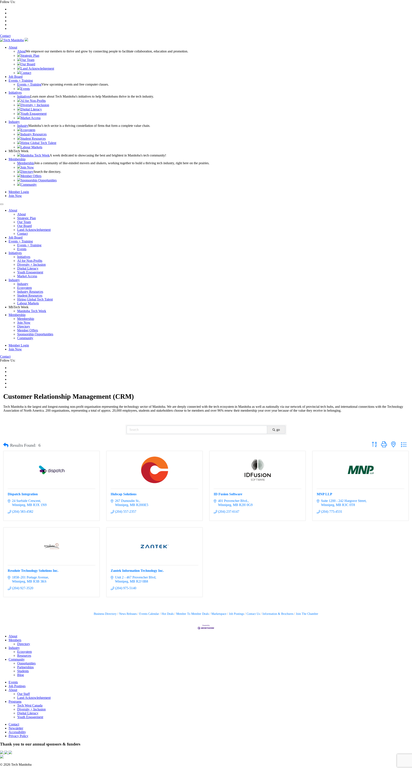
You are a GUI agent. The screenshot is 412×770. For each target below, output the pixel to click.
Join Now (27, 167)
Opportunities (26, 663)
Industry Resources (34, 134)
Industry (14, 122)
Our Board (28, 64)
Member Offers (31, 176)
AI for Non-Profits (33, 101)
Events (25, 88)
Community (29, 184)
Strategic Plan (30, 55)
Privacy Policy (18, 736)
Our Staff (23, 694)
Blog (20, 675)
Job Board (16, 76)
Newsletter (16, 728)
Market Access (31, 118)
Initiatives (15, 92)
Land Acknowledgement (37, 68)
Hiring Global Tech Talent (38, 143)
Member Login (19, 192)
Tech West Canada (29, 705)
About (13, 47)
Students (23, 671)
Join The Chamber (307, 613)
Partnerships (25, 667)
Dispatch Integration (23, 494)
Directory (27, 171)
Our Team (27, 60)
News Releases (128, 613)
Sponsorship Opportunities (39, 180)
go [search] (278, 429)
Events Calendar (149, 613)
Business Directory (105, 613)
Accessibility (17, 732)
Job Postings (236, 613)
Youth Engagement (34, 113)
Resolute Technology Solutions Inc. (33, 570)
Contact (5, 36)
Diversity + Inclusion (35, 105)
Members (15, 640)
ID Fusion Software (228, 494)
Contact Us (253, 613)
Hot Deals (168, 613)
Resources (24, 655)
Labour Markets (31, 147)
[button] (5, 445)
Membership (17, 159)
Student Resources (33, 138)
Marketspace (218, 613)
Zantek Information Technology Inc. (137, 570)
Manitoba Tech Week (35, 155)
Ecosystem (28, 130)
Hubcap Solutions (123, 494)
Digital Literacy (31, 109)
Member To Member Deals (192, 613)
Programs (15, 701)
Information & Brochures (277, 613)
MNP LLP (324, 494)
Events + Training (21, 80)
